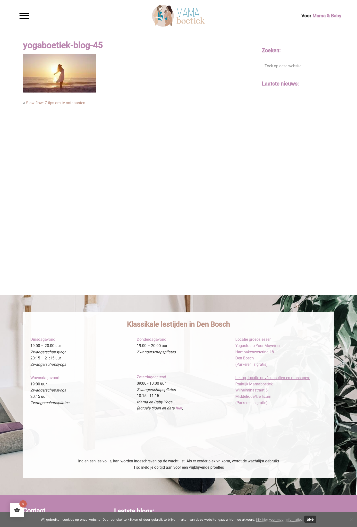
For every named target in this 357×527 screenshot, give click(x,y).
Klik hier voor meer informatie (278, 519)
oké (310, 519)
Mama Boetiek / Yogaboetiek (145, 10)
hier (179, 408)
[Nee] (350, 519)
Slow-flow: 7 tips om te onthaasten (55, 103)
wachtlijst (176, 461)
